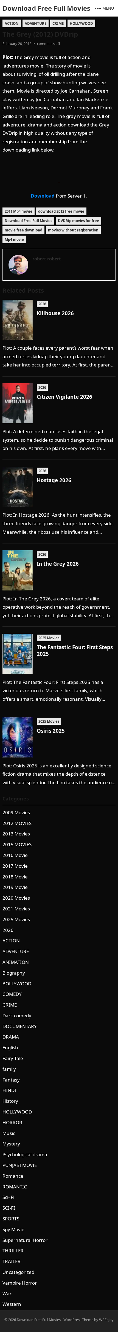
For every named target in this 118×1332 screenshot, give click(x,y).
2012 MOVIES (17, 823)
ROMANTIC (14, 1186)
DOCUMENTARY (19, 1026)
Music (8, 1133)
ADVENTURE (35, 23)
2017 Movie (15, 866)
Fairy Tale (12, 1058)
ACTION (12, 23)
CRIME (58, 23)
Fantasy (11, 1080)
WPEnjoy (106, 1319)
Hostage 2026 (54, 480)
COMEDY (12, 994)
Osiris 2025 (51, 730)
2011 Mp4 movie (18, 211)
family (9, 1069)
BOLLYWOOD (16, 983)
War (7, 1293)
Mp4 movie (14, 239)
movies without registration (73, 230)
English (10, 1047)
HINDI (9, 1090)
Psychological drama (24, 1154)
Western (11, 1304)
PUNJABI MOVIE (19, 1165)
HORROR (12, 1122)
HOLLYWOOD (81, 23)
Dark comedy (16, 1015)
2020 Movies (16, 898)
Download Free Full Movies (46, 8)
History (10, 1101)
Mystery (11, 1143)
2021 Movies (16, 908)
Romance (12, 1176)
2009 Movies (16, 812)
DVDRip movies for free (78, 220)
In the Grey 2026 (58, 563)
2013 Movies (16, 834)
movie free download (23, 230)
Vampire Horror (19, 1283)
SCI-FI (8, 1208)
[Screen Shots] (59, 180)
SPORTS (10, 1218)
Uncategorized (18, 1272)
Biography (13, 973)
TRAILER (11, 1261)
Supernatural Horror (24, 1240)
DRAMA (10, 1037)
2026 (42, 303)
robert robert (46, 259)
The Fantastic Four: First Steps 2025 (75, 650)
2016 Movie (15, 855)
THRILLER (13, 1250)
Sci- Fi (8, 1197)
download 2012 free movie (61, 211)
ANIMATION (15, 962)
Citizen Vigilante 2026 (64, 396)
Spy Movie (13, 1229)
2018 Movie (15, 876)
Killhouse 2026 (55, 313)
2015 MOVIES (17, 844)
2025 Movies (48, 637)
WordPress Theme (78, 1319)
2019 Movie (15, 887)
